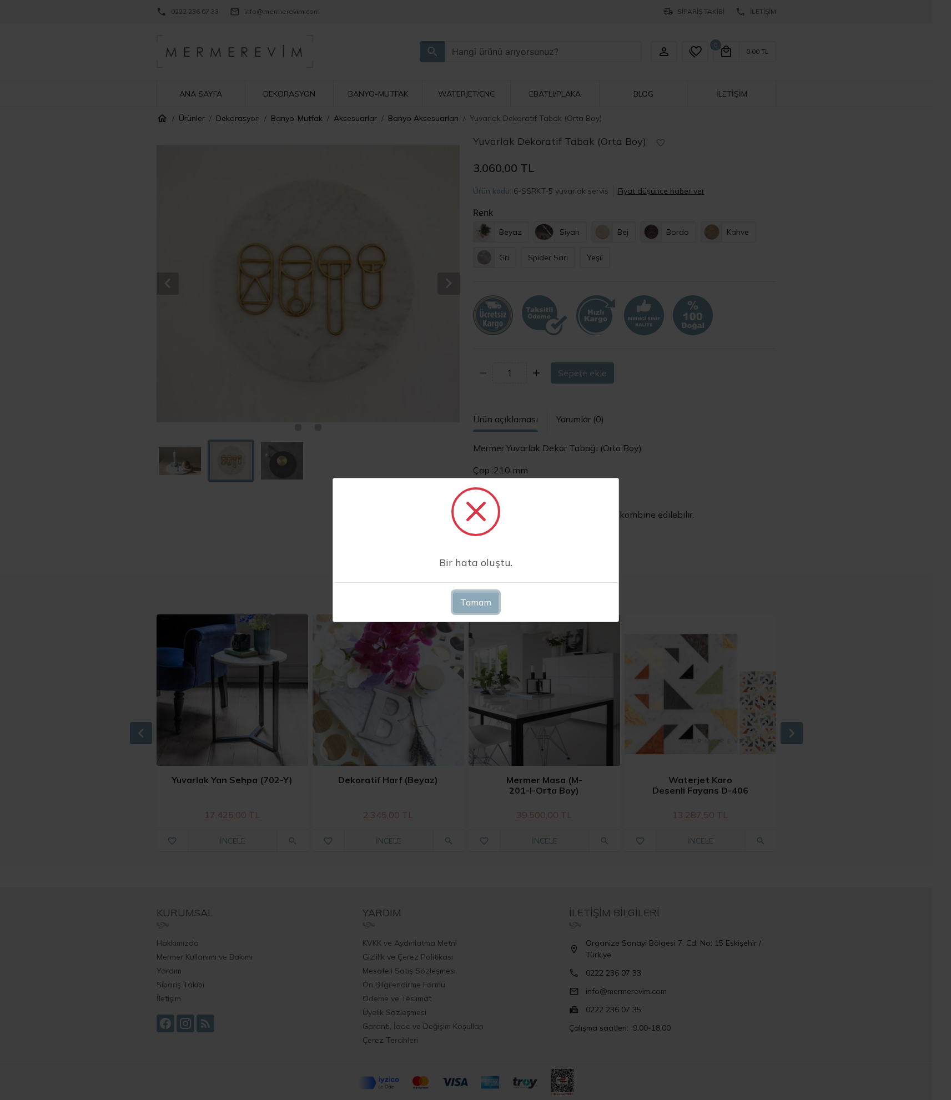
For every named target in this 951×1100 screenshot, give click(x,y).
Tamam (475, 602)
